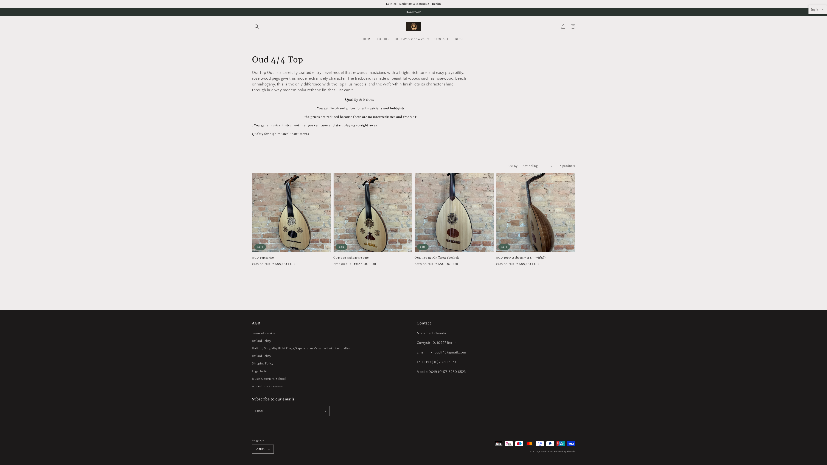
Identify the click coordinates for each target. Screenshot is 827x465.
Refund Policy (261, 341)
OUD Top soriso (263, 257)
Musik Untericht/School (269, 379)
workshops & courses (267, 386)
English (260, 448)
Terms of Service (263, 333)
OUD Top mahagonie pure (351, 257)
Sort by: (513, 166)
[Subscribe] (325, 411)
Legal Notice (260, 371)
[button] (256, 26)
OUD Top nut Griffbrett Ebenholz (437, 257)
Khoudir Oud (546, 452)
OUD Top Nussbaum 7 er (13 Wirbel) (521, 257)
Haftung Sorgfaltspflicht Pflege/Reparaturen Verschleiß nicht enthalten (301, 348)
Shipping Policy (263, 363)
